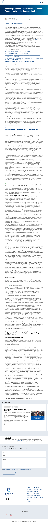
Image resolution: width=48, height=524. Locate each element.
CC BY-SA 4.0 (19, 440)
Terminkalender (30, 491)
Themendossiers (30, 495)
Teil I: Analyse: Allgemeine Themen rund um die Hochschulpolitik (17, 51)
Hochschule (36, 491)
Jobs (27, 521)
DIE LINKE (9, 41)
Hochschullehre (37, 495)
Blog (28, 493)
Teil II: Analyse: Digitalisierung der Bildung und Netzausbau (16, 53)
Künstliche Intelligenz (38, 489)
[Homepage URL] (3, 2)
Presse (29, 521)
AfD (41, 39)
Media (28, 499)
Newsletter (34, 521)
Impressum (14, 521)
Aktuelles (29, 489)
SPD (39, 39)
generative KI (36, 493)
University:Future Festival (38, 497)
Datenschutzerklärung (21, 521)
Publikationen (29, 497)
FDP (5, 41)
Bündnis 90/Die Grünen (15, 41)
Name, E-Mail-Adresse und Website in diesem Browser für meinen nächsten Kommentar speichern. (17, 469)
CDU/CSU (36, 39)
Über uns (28, 501)
